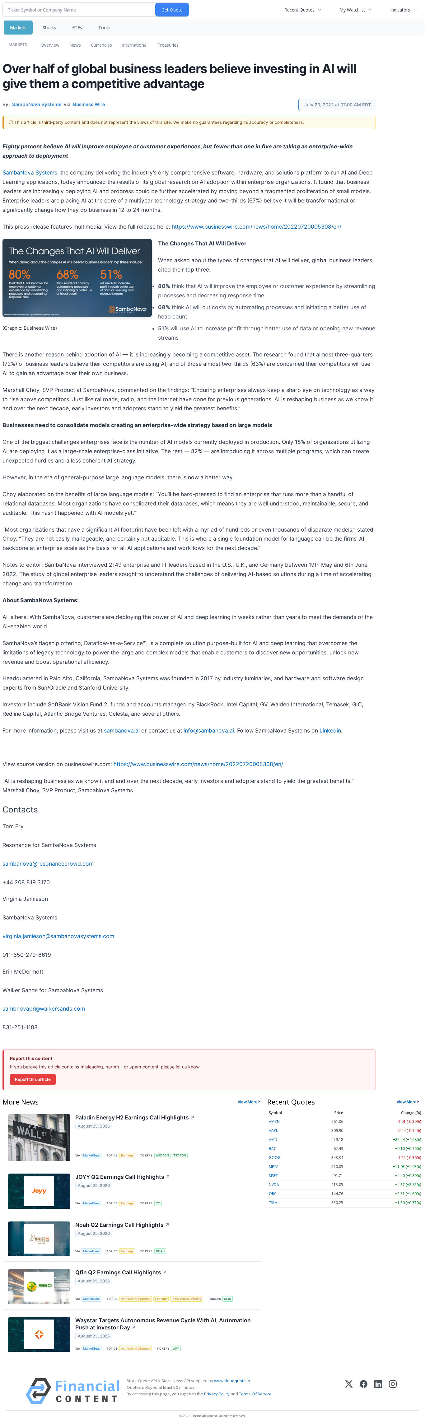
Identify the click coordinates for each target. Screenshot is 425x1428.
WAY (176, 1348)
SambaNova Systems (29, 172)
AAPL (273, 1130)
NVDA (274, 1184)
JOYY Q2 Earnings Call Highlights (122, 1177)
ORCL (273, 1193)
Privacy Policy (217, 1394)
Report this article (33, 1079)
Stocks (49, 27)
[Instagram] (392, 1391)
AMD (273, 1139)
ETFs (77, 27)
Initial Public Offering (187, 1298)
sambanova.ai (122, 730)
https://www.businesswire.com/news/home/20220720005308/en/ (256, 226)
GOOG (275, 1157)
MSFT (273, 1175)
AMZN (274, 1121)
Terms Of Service (255, 1394)
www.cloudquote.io (232, 1381)
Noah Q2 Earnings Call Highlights (122, 1224)
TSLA (273, 1202)
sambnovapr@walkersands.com (43, 1008)
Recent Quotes (299, 10)
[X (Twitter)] (349, 1391)
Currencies (101, 45)
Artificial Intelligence (135, 1298)
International (134, 45)
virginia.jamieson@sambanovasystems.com (58, 936)
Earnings (127, 1155)
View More (248, 1102)
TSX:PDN (179, 1155)
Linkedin (330, 730)
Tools (104, 27)
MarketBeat (91, 1155)
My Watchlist (352, 10)
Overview (50, 45)
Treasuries (168, 45)
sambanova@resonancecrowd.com (48, 863)
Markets (18, 27)
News (75, 45)
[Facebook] (363, 1391)
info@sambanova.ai (209, 730)
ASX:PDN (162, 1155)
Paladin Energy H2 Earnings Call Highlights (135, 1117)
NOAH (160, 1251)
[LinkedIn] (378, 1391)
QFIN (227, 1298)
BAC (272, 1148)
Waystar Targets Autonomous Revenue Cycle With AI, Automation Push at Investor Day (163, 1324)
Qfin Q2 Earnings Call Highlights (121, 1272)
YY (158, 1203)
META (273, 1166)
